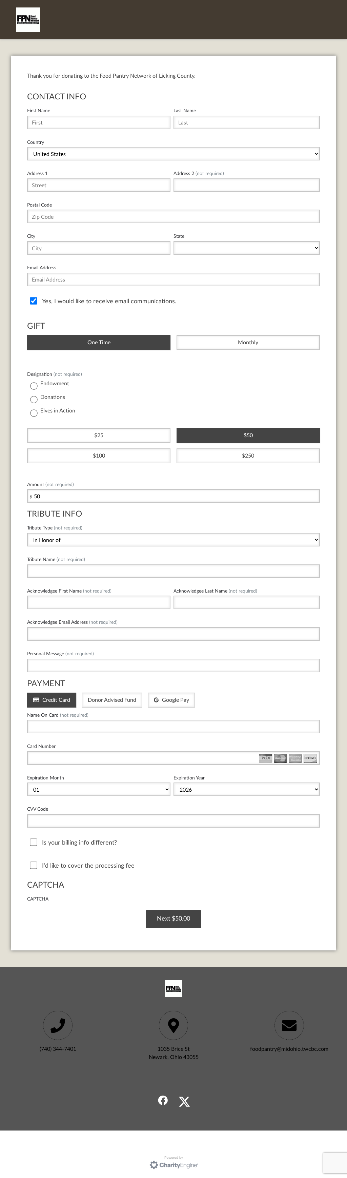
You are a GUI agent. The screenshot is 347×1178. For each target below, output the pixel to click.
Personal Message (60, 653)
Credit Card (56, 700)
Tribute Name (56, 559)
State (179, 236)
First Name (38, 110)
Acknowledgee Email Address (72, 622)
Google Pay (175, 700)
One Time (98, 342)
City (31, 236)
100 (100, 456)
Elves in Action (57, 410)
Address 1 (37, 173)
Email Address (41, 267)
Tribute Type (54, 527)
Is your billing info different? (79, 843)
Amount (50, 484)
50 (250, 435)
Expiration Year (189, 777)
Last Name (185, 110)
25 (100, 435)
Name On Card (57, 715)
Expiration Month (45, 777)
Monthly (248, 342)
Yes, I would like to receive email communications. (109, 301)
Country (35, 142)
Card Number (41, 746)
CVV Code (37, 809)
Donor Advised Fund (112, 700)
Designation (54, 374)
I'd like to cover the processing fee (88, 866)
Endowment (54, 383)
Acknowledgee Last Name (215, 591)
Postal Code (39, 205)
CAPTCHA (37, 899)
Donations (52, 397)
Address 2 (199, 173)
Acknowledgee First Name (69, 591)
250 (249, 456)
